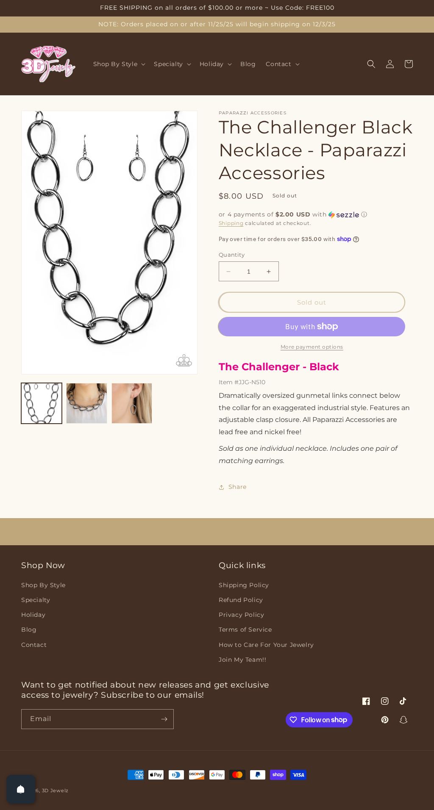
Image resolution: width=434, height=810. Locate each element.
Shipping (231, 223)
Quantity (232, 254)
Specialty (35, 600)
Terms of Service (245, 629)
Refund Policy (241, 600)
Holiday (33, 615)
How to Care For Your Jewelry (266, 645)
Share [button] (237, 487)
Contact (34, 645)
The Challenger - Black (279, 367)
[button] (118, 64)
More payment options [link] (312, 347)
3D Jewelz (55, 790)
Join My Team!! (242, 659)
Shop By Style (43, 585)
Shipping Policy (244, 585)
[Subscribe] (164, 719)
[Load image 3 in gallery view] (131, 403)
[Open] (20, 789)
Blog (28, 629)
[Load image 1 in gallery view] (41, 403)
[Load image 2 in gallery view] (86, 403)
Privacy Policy (241, 615)
